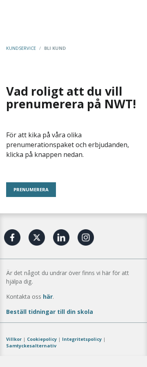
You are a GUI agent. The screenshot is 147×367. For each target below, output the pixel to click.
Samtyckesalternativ (31, 345)
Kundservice (21, 48)
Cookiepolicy (42, 339)
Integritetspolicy (82, 339)
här (48, 296)
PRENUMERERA (31, 189)
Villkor (14, 339)
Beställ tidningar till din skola (49, 312)
